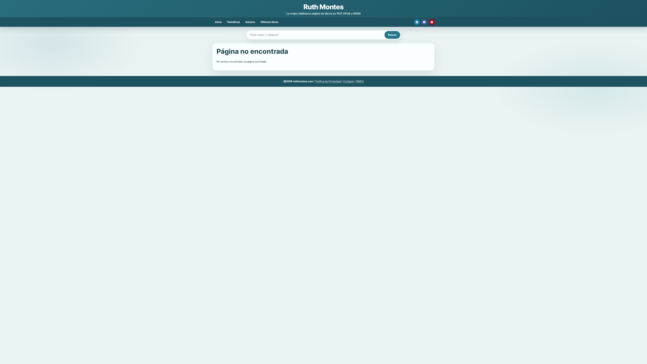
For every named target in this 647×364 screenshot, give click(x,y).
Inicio (218, 22)
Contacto (348, 81)
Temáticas (233, 22)
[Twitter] (417, 22)
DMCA (360, 81)
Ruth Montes (323, 7)
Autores (250, 22)
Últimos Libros (269, 22)
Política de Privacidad (328, 81)
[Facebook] (424, 22)
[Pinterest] (432, 22)
